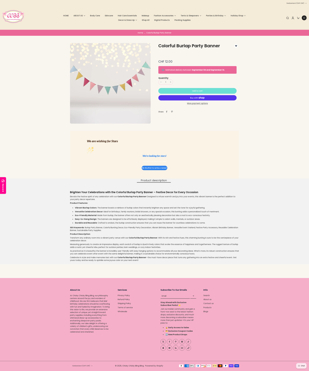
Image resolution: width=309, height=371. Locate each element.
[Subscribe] (193, 296)
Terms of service (125, 307)
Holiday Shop (237, 15)
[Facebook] (169, 341)
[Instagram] (182, 341)
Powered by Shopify (154, 365)
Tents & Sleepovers (190, 15)
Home (140, 32)
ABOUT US (78, 15)
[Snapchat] (163, 348)
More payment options (197, 103)
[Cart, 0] (298, 18)
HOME (66, 15)
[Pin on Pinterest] (172, 111)
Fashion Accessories (163, 15)
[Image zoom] (110, 83)
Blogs (205, 311)
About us (207, 299)
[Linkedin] (175, 348)
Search (206, 295)
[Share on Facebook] (166, 111)
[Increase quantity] (170, 82)
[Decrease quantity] (160, 82)
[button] (197, 91)
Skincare (109, 15)
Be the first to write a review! (154, 168)
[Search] (287, 17)
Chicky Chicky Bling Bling (133, 365)
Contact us (208, 303)
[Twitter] (163, 341)
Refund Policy (124, 299)
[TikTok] (188, 341)
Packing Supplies (183, 20)
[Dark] (304, 17)
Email (164, 296)
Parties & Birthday (214, 15)
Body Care (95, 15)
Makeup (145, 15)
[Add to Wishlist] (236, 46)
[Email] (182, 348)
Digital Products (162, 20)
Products (207, 307)
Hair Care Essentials (127, 15)
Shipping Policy (124, 303)
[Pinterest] (175, 341)
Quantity (163, 78)
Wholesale (122, 311)
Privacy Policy (124, 295)
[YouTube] (169, 348)
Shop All (145, 20)
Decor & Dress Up (126, 20)
